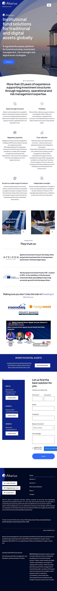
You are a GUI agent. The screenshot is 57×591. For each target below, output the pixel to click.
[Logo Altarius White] (9, 2)
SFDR (27, 521)
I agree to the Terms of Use (38, 448)
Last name (47, 395)
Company (35, 414)
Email (34, 404)
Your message (36, 433)
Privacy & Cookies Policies (43, 519)
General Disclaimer (7, 521)
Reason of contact (38, 424)
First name (35, 395)
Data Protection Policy (19, 521)
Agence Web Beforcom (49, 530)
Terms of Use (31, 519)
